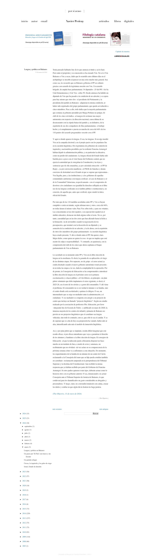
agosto (26, 430)
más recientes (57, 409)
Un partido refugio (30, 460)
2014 (24, 513)
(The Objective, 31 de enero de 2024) (67, 393)
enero (26, 447)
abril (26, 436)
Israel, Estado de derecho (32, 466)
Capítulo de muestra (122, 51)
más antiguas (103, 409)
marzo (26, 440)
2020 (24, 485)
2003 (24, 546)
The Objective (104, 398)
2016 (24, 504)
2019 (24, 490)
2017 (24, 499)
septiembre (28, 426)
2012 (24, 523)
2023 (24, 471)
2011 (24, 527)
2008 (24, 541)
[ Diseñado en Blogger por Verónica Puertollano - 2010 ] (74, 554)
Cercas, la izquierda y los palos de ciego (38, 463)
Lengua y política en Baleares (35, 69)
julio (26, 433)
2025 (24, 418)
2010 (24, 532)
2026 (24, 413)
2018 (24, 495)
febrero (27, 443)
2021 (24, 481)
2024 (24, 423)
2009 (24, 537)
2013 (24, 518)
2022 (24, 476)
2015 (24, 509)
